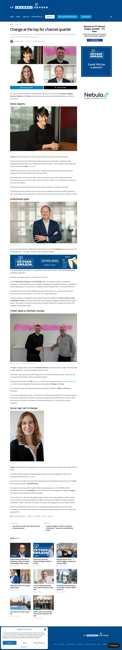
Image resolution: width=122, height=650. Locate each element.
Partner (37, 608)
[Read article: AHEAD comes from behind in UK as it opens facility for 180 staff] (43, 602)
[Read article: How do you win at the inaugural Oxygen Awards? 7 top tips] (43, 550)
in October (31, 166)
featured (30, 516)
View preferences (39, 643)
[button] (45, 629)
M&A (59, 556)
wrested (54, 488)
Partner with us (37, 17)
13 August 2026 (38, 592)
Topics (18, 17)
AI (35, 582)
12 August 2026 (61, 592)
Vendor (14, 556)
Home (11, 24)
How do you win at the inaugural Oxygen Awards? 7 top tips (42, 561)
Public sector (16, 608)
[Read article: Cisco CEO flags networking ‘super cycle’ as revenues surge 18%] (43, 576)
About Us (26, 17)
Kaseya (50, 516)
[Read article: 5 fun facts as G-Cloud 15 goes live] (20, 602)
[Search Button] (111, 17)
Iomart (44, 516)
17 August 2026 (38, 565)
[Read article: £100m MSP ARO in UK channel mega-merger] (20, 576)
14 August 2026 (15, 590)
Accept (10, 643)
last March (36, 381)
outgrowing (36, 294)
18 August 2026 (15, 565)
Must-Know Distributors (67, 17)
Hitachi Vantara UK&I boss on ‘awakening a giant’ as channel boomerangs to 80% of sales (20, 561)
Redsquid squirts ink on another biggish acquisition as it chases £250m (66, 561)
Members (50, 17)
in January (31, 477)
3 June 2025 (29, 41)
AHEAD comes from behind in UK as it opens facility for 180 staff (42, 614)
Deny (24, 643)
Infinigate (37, 516)
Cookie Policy (23, 647)
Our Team (61, 644)
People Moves (18, 24)
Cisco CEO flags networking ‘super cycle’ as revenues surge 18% (43, 588)
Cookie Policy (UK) (107, 644)
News (12, 17)
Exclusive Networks (19, 516)
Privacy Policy (79, 644)
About (55, 644)
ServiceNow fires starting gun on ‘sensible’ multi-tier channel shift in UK (66, 588)
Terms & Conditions (90, 644)
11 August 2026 (38, 618)
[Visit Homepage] (29, 6)
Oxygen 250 (86, 17)
